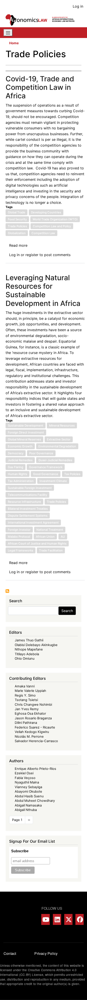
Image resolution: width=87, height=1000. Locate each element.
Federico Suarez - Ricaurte (35, 727)
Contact (10, 953)
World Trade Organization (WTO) (55, 219)
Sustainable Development (25, 425)
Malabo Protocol (19, 536)
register (31, 255)
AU (63, 536)
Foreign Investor (19, 529)
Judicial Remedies (20, 460)
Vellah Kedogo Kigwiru (32, 732)
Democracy (15, 453)
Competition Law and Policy (52, 226)
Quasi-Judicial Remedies (55, 460)
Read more (18, 245)
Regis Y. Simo (25, 695)
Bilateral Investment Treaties (28, 508)
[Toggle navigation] (8, 32)
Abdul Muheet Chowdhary (35, 801)
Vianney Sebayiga (28, 787)
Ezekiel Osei (24, 773)
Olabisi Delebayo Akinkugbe (36, 645)
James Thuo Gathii (29, 640)
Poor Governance (41, 453)
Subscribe (20, 851)
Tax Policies (72, 474)
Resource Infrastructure (24, 501)
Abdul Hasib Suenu (29, 796)
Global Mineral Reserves (24, 439)
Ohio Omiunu (24, 659)
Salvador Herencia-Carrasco (36, 741)
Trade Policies (17, 226)
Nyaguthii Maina (27, 782)
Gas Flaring (15, 467)
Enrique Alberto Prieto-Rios (35, 769)
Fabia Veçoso (25, 778)
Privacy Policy (46, 953)
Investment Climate (53, 481)
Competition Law (43, 233)
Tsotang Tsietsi (26, 700)
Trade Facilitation (51, 550)
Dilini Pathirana (26, 723)
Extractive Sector (58, 439)
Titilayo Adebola (27, 654)
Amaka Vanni (25, 686)
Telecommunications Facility (27, 495)
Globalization (17, 233)
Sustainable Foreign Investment (30, 488)
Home (14, 43)
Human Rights (17, 474)
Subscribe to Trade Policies (7, 591)
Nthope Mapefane (29, 649)
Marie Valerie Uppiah (30, 691)
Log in (78, 6)
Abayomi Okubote (28, 791)
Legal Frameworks (20, 550)
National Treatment (49, 529)
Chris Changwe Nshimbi (33, 705)
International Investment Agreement (33, 522)
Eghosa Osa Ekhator (30, 714)
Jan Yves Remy (27, 709)
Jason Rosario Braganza (33, 718)
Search (67, 610)
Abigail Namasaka (28, 805)
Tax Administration (21, 481)
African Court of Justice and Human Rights (37, 543)
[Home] (41, 20)
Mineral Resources (62, 425)
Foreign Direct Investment (26, 432)
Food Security (17, 219)
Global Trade (16, 212)
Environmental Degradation (57, 446)
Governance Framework (45, 467)
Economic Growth (20, 446)
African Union (45, 536)
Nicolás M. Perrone (29, 737)
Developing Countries (46, 212)
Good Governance (45, 474)
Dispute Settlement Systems (28, 515)
